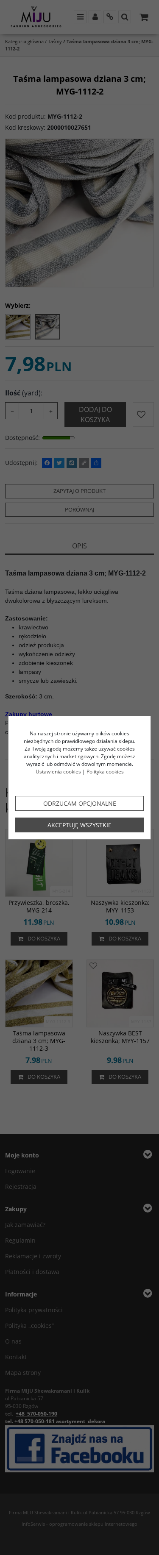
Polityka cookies (105, 771)
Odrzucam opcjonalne (79, 803)
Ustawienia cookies (58, 771)
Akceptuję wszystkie (79, 825)
